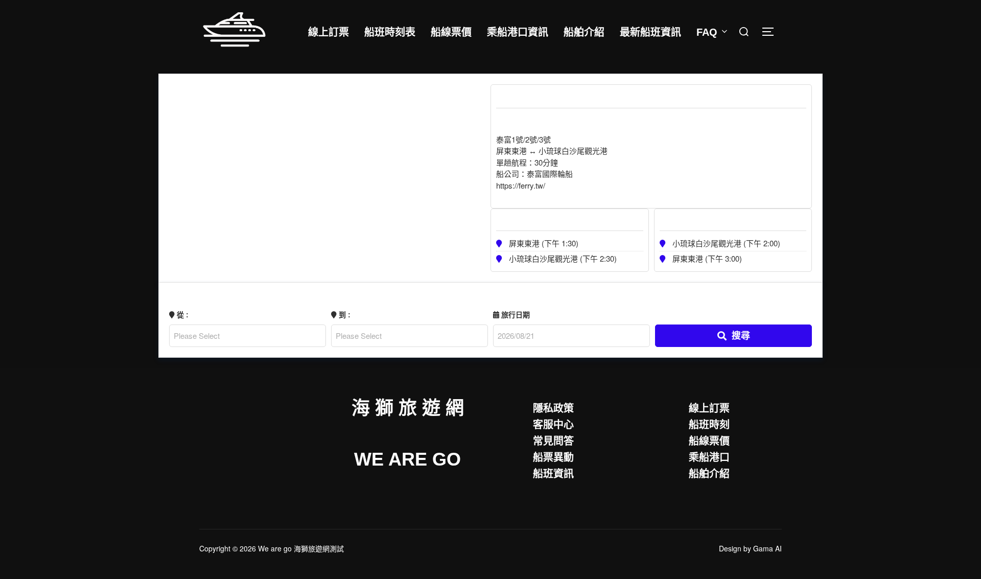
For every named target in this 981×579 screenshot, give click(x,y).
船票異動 (553, 456)
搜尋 (741, 335)
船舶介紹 (584, 32)
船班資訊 (553, 473)
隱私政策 (553, 407)
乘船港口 (709, 456)
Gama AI (767, 548)
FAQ (706, 32)
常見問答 (553, 440)
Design (730, 548)
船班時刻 (709, 423)
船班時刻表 (389, 32)
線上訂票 (328, 32)
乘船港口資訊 (517, 32)
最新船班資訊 (650, 32)
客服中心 (553, 423)
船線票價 (451, 32)
